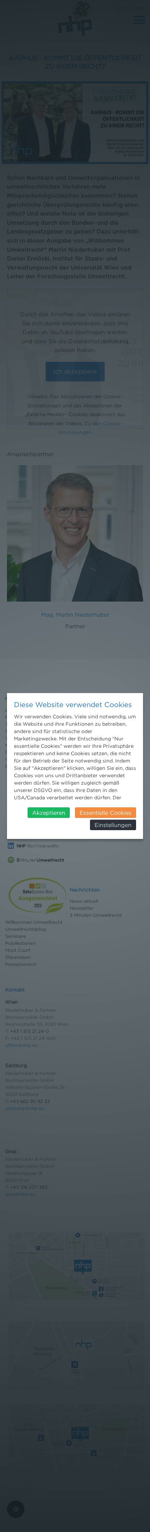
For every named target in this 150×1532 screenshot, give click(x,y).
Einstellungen (113, 825)
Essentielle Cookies (106, 812)
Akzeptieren (48, 812)
